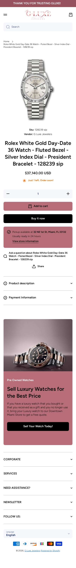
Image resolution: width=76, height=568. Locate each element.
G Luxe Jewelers (32, 550)
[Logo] (38, 14)
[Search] (7, 26)
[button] (38, 266)
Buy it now (38, 218)
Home (6, 41)
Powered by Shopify (50, 550)
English (10, 535)
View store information (25, 241)
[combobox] (38, 26)
